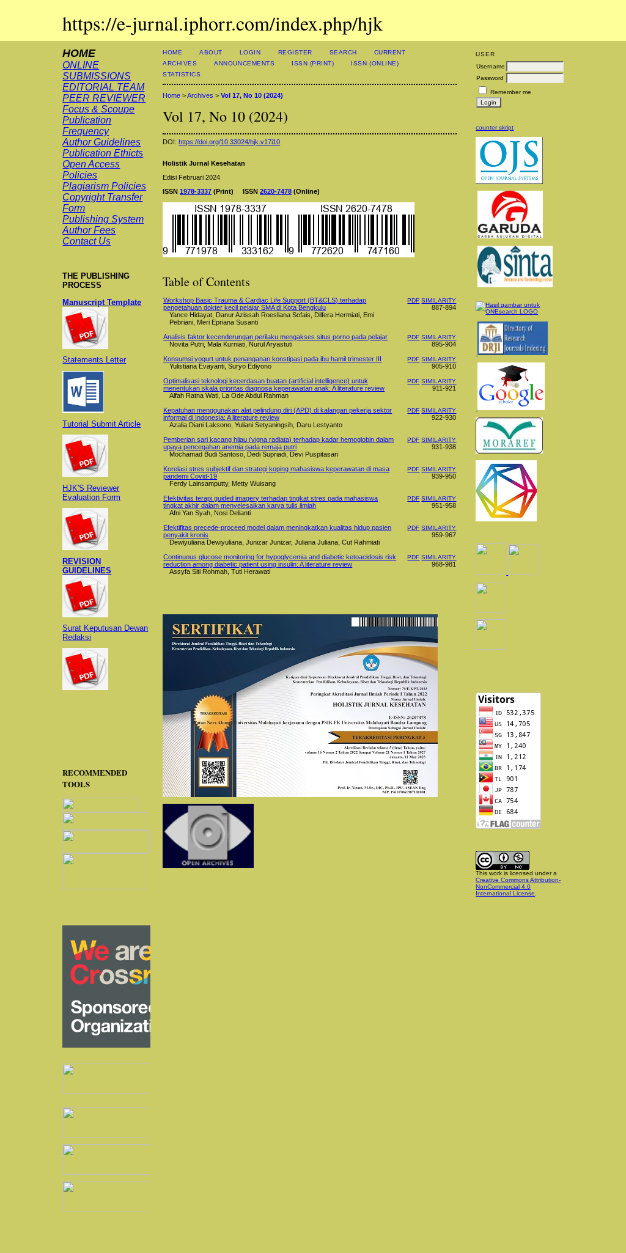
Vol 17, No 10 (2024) (252, 95)
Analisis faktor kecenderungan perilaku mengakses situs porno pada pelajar (275, 336)
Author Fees (89, 230)
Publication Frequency (86, 125)
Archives (180, 63)
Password (490, 78)
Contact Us (86, 241)
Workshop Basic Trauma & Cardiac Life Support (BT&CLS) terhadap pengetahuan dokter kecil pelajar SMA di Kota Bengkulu (264, 303)
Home (172, 52)
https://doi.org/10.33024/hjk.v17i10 (229, 141)
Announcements (244, 63)
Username (490, 66)
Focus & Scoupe (98, 109)
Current (390, 52)
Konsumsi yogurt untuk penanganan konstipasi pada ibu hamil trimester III (272, 358)
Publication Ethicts (102, 153)
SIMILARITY (438, 300)
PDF (413, 300)
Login (250, 52)
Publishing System (103, 219)
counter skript (495, 127)
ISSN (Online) (375, 63)
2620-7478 (276, 191)
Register (295, 52)
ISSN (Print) (313, 63)
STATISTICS (182, 74)
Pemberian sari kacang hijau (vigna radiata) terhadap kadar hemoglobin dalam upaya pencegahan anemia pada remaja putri (278, 443)
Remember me (510, 92)
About (211, 52)
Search (343, 52)
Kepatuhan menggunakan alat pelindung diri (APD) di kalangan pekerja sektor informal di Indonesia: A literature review (277, 413)
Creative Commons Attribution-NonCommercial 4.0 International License (518, 886)
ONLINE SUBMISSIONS (96, 70)
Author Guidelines (101, 142)
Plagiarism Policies (104, 186)
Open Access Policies (91, 169)
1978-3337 (196, 191)
